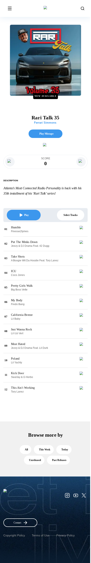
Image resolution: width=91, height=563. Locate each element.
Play (26, 215)
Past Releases (59, 460)
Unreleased (35, 460)
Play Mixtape (46, 133)
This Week (44, 449)
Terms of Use (41, 535)
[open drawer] (10, 8)
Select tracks (70, 215)
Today (64, 449)
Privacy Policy (65, 535)
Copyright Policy (14, 535)
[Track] (83, 229)
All (26, 449)
